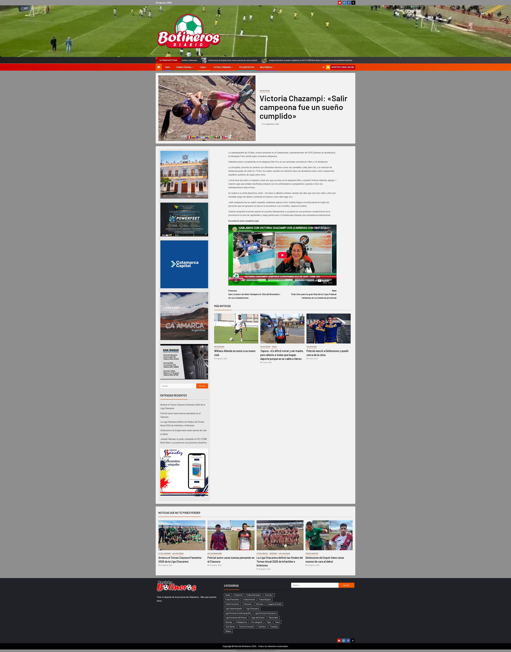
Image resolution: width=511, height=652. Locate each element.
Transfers (262, 627)
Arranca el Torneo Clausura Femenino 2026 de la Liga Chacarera (307, 60)
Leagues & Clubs (274, 604)
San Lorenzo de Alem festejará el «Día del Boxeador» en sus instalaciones (254, 294)
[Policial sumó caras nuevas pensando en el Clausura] (231, 535)
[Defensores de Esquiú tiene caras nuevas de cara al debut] (329, 535)
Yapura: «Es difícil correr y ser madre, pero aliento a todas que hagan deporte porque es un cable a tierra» (282, 354)
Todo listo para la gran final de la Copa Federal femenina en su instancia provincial (313, 294)
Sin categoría (264, 91)
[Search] (323, 67)
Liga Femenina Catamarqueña (238, 613)
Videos (274, 346)
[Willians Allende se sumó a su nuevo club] (236, 328)
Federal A (238, 595)
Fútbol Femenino (222, 67)
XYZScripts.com (269, 650)
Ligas (202, 67)
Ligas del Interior (258, 618)
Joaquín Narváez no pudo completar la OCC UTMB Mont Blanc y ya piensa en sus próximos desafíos (226, 60)
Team (277, 622)
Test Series (230, 627)
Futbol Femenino (232, 600)
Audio (227, 595)
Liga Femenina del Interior (236, 618)
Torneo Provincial (246, 627)
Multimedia (266, 67)
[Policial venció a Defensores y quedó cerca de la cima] (328, 328)
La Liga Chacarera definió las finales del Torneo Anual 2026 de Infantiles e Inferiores (280, 561)
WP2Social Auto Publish (244, 650)
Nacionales (273, 618)
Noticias (228, 622)
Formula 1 (269, 595)
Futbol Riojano (265, 600)
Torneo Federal (184, 67)
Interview (259, 604)
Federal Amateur (312, 553)
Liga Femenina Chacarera (265, 613)
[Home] (158, 67)
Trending (273, 627)
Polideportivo (246, 67)
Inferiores (273, 553)
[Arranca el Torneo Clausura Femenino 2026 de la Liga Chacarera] (181, 535)
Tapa (167, 67)
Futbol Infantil (262, 553)
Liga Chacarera (178, 553)
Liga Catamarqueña (214, 553)
